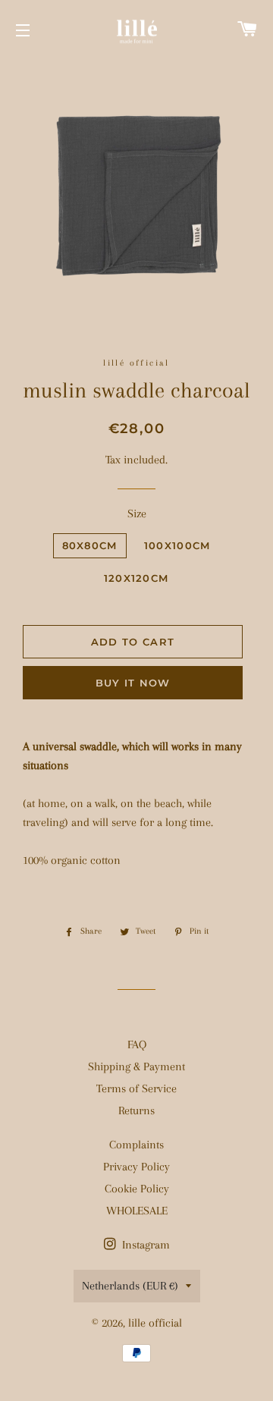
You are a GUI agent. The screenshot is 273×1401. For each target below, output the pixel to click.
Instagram (144, 1245)
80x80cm (90, 545)
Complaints (136, 1144)
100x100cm (177, 545)
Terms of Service (136, 1088)
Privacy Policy (136, 1166)
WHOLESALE (137, 1210)
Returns (136, 1110)
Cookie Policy (137, 1188)
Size (136, 513)
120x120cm (136, 578)
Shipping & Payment (136, 1066)
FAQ (136, 1044)
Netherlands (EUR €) (130, 1286)
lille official (155, 1323)
